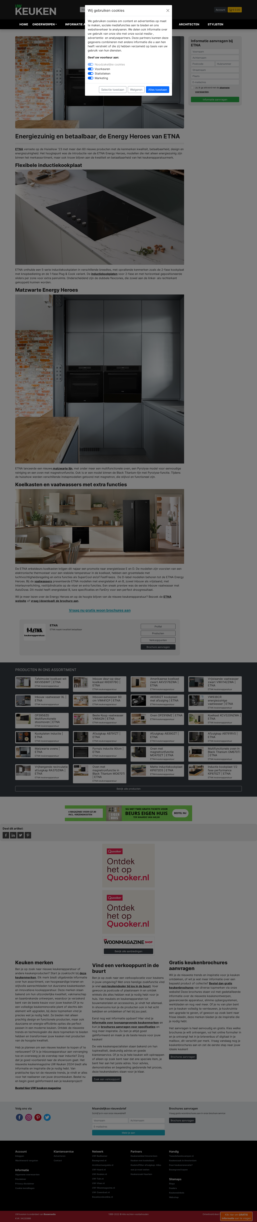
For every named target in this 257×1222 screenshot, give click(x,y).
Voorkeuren (102, 69)
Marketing (101, 78)
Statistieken (102, 73)
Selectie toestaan (112, 89)
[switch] (90, 69)
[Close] (168, 10)
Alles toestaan (157, 89)
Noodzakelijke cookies (110, 64)
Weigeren (136, 89)
